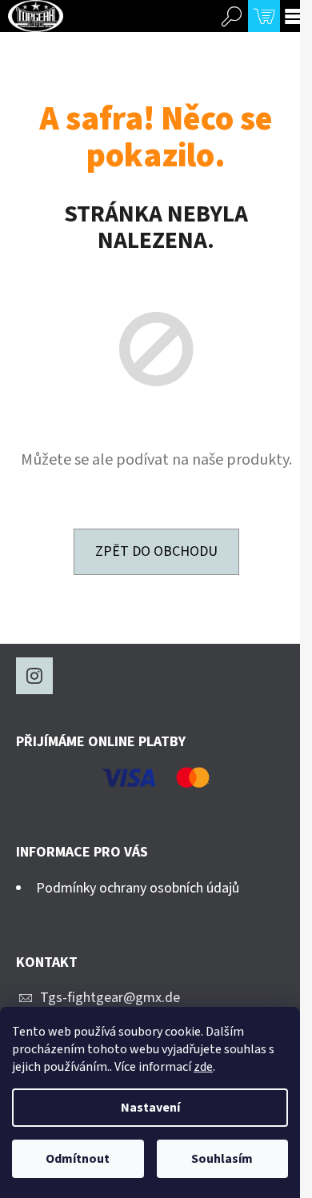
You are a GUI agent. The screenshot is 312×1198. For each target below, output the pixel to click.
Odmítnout (78, 1159)
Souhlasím (222, 1159)
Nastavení (150, 1107)
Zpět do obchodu (156, 551)
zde (203, 1067)
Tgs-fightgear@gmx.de (110, 998)
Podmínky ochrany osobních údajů (137, 888)
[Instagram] (34, 675)
